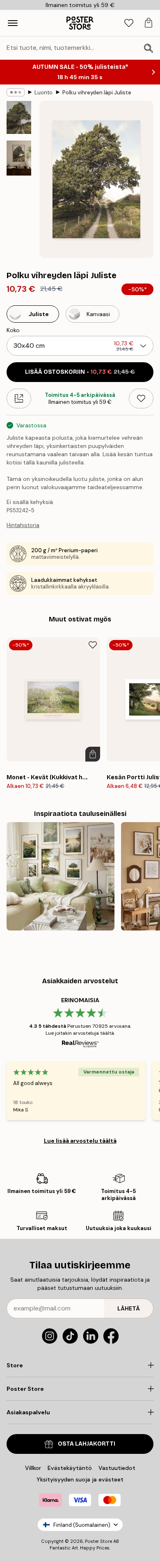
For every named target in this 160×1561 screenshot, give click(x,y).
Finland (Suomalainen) (81, 1524)
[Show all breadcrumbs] (16, 92)
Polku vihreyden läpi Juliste (96, 92)
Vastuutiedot (116, 1468)
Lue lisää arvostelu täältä (80, 1140)
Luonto (43, 92)
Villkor (33, 1468)
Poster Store (98, 1541)
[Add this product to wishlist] (141, 398)
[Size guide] (19, 398)
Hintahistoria (23, 525)
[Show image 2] (19, 158)
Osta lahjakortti (86, 1443)
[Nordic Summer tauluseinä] (60, 876)
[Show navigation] (12, 23)
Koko (13, 330)
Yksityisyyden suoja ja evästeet (80, 1479)
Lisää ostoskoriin (80, 371)
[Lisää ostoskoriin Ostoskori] (92, 754)
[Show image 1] (19, 117)
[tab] (129, 23)
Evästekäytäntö (70, 1468)
